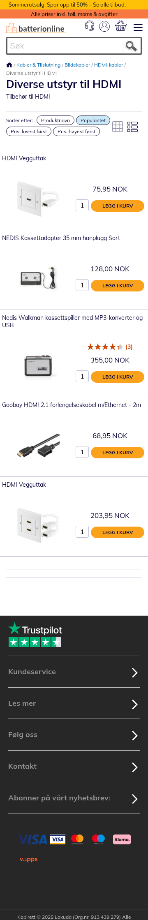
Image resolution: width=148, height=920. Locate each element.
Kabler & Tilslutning (39, 65)
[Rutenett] (117, 126)
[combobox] (74, 46)
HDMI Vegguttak (24, 158)
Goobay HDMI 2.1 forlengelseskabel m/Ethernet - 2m (71, 405)
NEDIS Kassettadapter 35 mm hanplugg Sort (61, 238)
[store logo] (35, 28)
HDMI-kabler (109, 65)
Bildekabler (78, 65)
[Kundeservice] (89, 28)
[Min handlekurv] (121, 26)
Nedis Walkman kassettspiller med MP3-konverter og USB (72, 321)
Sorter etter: (19, 120)
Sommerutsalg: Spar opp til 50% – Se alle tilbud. (67, 4)
